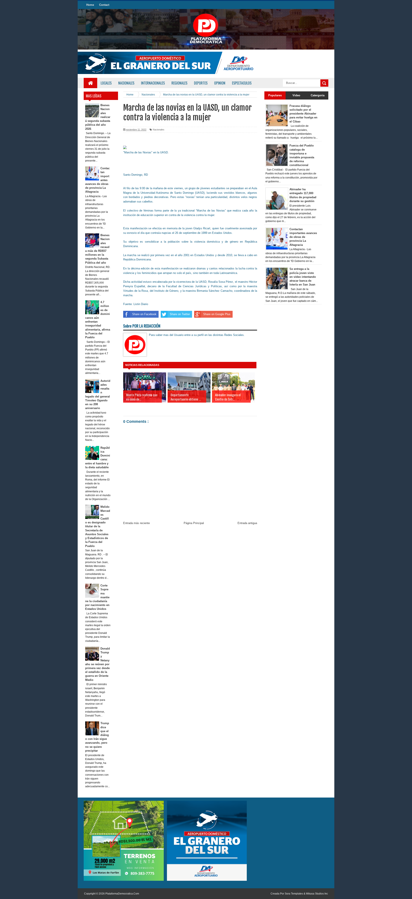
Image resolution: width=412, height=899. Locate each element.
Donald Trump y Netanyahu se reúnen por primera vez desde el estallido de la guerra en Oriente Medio (97, 664)
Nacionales (158, 129)
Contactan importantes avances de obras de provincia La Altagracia (303, 237)
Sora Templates (294, 893)
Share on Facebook (144, 314)
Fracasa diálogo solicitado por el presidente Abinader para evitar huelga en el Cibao (303, 113)
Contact (104, 4)
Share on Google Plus (216, 314)
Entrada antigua (247, 523)
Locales (106, 83)
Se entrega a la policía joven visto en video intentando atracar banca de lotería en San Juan (302, 276)
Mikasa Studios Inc (317, 893)
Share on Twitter (180, 314)
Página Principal (194, 523)
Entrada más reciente (136, 523)
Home (90, 4)
